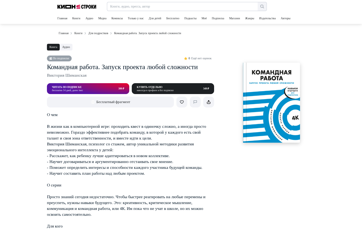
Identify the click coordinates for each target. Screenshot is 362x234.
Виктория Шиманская (67, 75)
